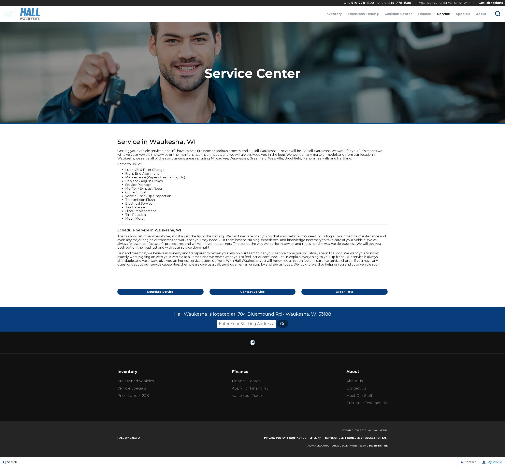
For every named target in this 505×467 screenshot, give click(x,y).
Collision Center (398, 14)
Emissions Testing (363, 14)
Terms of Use (334, 437)
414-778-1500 (362, 3)
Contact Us (356, 388)
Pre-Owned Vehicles (135, 381)
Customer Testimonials (367, 403)
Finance (424, 14)
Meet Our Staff (359, 395)
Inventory (333, 14)
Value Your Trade (247, 395)
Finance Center (246, 381)
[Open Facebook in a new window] (252, 342)
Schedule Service (160, 292)
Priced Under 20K (133, 395)
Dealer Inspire (377, 445)
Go (282, 323)
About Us (354, 381)
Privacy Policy (275, 437)
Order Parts (344, 292)
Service (443, 14)
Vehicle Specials (131, 388)
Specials (463, 14)
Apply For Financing (250, 388)
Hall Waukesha (128, 437)
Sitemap (315, 437)
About (481, 14)
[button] (8, 14)
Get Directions (490, 3)
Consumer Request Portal (367, 437)
